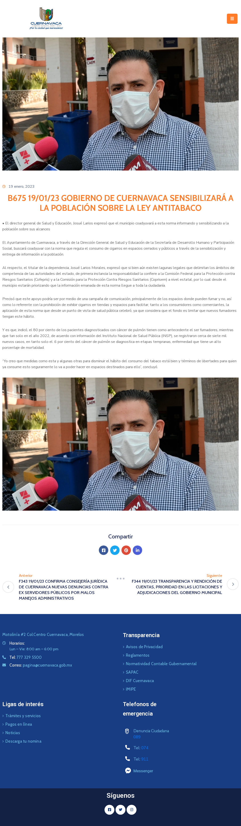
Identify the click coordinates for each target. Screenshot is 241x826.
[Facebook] (103, 550)
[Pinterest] (126, 550)
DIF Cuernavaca (140, 680)
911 (144, 759)
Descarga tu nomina (23, 741)
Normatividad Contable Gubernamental (161, 663)
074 (144, 748)
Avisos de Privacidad (144, 646)
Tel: (25, 657)
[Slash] (120, 578)
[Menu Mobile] (232, 19)
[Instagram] (132, 810)
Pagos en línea (18, 724)
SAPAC (132, 672)
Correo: (40, 665)
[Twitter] (115, 550)
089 (137, 737)
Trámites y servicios (23, 715)
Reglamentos (137, 655)
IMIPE (131, 689)
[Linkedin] (137, 550)
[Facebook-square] (109, 810)
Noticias (12, 732)
